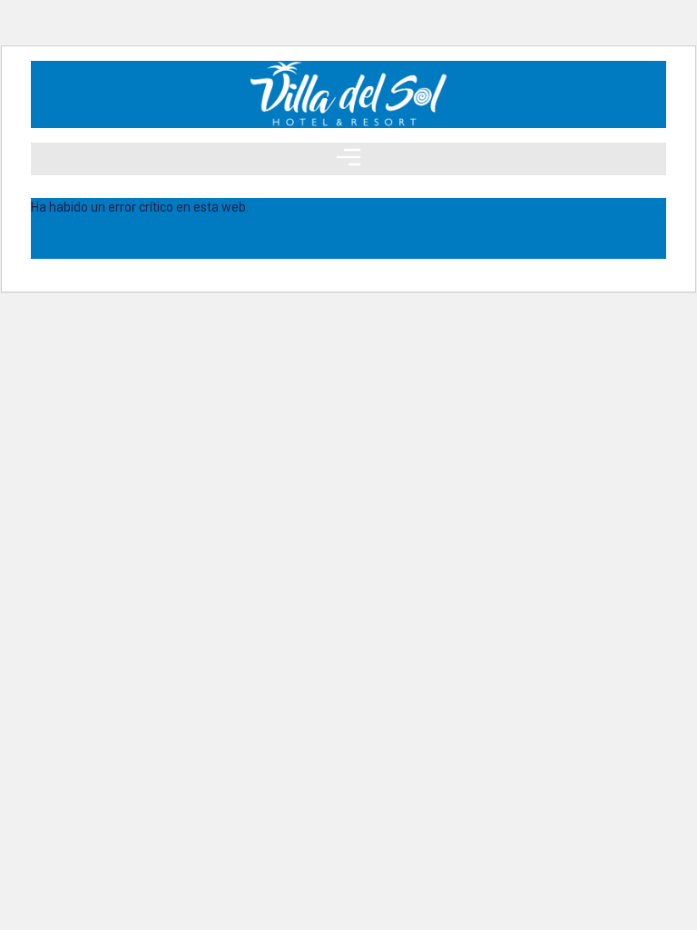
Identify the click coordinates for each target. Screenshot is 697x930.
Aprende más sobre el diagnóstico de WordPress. (171, 249)
